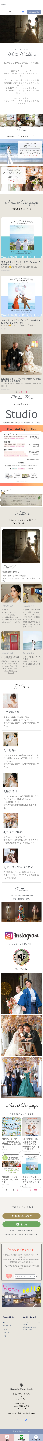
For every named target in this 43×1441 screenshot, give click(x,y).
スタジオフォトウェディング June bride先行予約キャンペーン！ (20, 321)
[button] (22, 12)
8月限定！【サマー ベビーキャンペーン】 (10, 1179)
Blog (4, 1335)
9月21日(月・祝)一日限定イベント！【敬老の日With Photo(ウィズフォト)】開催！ (31, 1144)
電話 (7, 1440)
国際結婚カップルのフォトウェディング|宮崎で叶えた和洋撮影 (21, 380)
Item (4, 1332)
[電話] (7, 1437)
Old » (36, 1190)
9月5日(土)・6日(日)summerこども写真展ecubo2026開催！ (11, 1143)
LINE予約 (21, 1440)
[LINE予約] (21, 1437)
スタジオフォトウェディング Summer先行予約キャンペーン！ (20, 263)
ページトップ (35, 1440)
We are (5, 1325)
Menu (5, 1329)
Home (3, 4)
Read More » (5, 270)
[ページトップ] (36, 1437)
